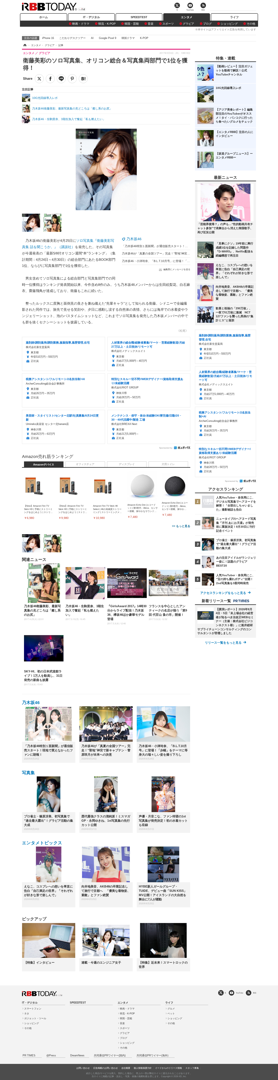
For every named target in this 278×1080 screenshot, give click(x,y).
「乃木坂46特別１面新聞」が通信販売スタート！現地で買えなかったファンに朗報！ (176, 246)
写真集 (28, 772)
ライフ (234, 17)
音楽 (150, 23)
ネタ (26, 1013)
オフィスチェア (85, 464)
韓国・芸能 (132, 23)
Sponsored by (165, 448)
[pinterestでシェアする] (72, 78)
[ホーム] (24, 45)
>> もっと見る (181, 526)
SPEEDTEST (139, 17)
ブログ (207, 23)
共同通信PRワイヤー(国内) (110, 1055)
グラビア (188, 23)
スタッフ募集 (192, 1068)
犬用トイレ (168, 464)
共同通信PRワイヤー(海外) (152, 1055)
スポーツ (168, 23)
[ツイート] (39, 78)
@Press (51, 1055)
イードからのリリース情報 (168, 1068)
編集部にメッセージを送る (176, 269)
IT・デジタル (91, 17)
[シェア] (50, 78)
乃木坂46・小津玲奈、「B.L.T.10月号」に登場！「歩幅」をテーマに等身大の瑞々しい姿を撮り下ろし (187, 261)
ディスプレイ (127, 464)
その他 (251, 23)
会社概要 (125, 1068)
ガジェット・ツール (35, 1018)
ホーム (43, 17)
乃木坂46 (133, 239)
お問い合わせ (83, 1068)
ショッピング (229, 23)
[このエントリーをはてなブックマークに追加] (83, 78)
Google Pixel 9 (107, 38)
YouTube (239, 993)
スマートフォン (32, 1008)
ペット (171, 1013)
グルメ (171, 1008)
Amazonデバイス (43, 464)
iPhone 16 (48, 38)
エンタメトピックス (42, 842)
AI (92, 38)
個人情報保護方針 (143, 1068)
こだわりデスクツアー (72, 38)
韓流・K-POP (107, 23)
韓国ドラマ (128, 38)
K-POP (144, 38)
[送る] (61, 78)
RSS (254, 993)
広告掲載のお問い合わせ (105, 1068)
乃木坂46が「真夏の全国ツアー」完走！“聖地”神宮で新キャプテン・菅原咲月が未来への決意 (181, 253)
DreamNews (77, 1055)
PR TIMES (29, 1055)
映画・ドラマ (80, 23)
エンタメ (186, 17)
